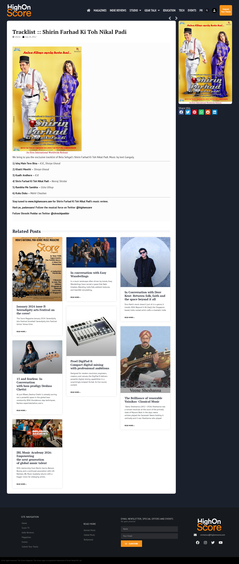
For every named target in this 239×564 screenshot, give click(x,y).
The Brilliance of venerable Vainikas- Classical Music (143, 399)
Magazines (100, 10)
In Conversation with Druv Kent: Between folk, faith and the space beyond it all (145, 295)
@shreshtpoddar (60, 213)
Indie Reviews (118, 10)
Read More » (21, 331)
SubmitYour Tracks (226, 10)
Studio (134, 10)
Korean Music (90, 530)
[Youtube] (220, 542)
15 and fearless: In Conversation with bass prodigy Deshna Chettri (34, 384)
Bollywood (88, 539)
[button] (207, 10)
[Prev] (170, 18)
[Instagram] (205, 542)
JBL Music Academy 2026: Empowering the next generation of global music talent (34, 458)
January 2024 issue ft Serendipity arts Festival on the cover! (36, 309)
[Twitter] (213, 542)
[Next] (175, 18)
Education (169, 10)
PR (201, 10)
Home (24, 523)
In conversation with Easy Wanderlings (88, 274)
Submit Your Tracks (30, 546)
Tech (182, 10)
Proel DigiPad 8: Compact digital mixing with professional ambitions (90, 364)
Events (192, 10)
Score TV (26, 527)
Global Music (89, 534)
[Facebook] (197, 542)
